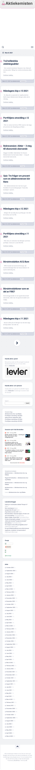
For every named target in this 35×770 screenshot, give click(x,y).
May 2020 (8, 730)
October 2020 (10, 714)
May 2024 (8, 583)
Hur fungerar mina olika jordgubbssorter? (16, 524)
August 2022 (9, 647)
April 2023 (9, 622)
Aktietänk (23, 81)
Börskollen (22, 462)
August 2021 (9, 684)
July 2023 (8, 613)
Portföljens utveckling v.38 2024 (13, 421)
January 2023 (10, 632)
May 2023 (8, 619)
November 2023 (10, 601)
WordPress (17, 760)
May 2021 (8, 693)
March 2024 (9, 589)
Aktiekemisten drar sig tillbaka (13, 414)
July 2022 (8, 650)
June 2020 (9, 727)
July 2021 (8, 687)
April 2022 (9, 659)
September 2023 (10, 607)
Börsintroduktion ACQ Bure (16, 261)
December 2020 (10, 708)
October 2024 (10, 567)
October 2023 (10, 604)
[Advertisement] (17, 26)
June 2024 (9, 579)
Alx (26, 760)
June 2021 (9, 690)
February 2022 (10, 665)
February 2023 (10, 628)
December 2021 (10, 671)
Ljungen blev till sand (10, 510)
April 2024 (9, 586)
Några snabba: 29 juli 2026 (12, 517)
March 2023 (9, 625)
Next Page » (17, 343)
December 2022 (10, 635)
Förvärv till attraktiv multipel (12, 519)
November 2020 (10, 711)
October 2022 (10, 641)
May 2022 (8, 656)
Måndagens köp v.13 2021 (15, 91)
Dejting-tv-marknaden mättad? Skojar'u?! (16, 504)
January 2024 (10, 595)
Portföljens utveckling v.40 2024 (13, 415)
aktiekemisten (16, 81)
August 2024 (9, 573)
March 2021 (9, 699)
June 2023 (9, 616)
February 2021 (10, 702)
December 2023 (10, 598)
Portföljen (23, 108)
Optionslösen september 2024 (13, 417)
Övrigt (22, 166)
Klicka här (12, 365)
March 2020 (9, 736)
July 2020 (8, 724)
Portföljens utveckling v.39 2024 (13, 419)
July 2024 (8, 576)
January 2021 (10, 705)
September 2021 (10, 681)
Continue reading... (8, 75)
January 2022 (10, 668)
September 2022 (10, 644)
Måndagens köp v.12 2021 (15, 208)
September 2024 (10, 570)
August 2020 (9, 720)
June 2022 (9, 653)
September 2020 (10, 717)
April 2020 (9, 733)
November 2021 (10, 675)
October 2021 (10, 678)
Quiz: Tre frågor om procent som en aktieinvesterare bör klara (16, 178)
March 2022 (9, 662)
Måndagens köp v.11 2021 (15, 318)
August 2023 (9, 610)
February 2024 (10, 592)
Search (7, 401)
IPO (22, 279)
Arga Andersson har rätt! (11, 512)
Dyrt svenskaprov (9, 508)
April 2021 (9, 696)
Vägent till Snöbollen (10, 478)
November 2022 (10, 638)
